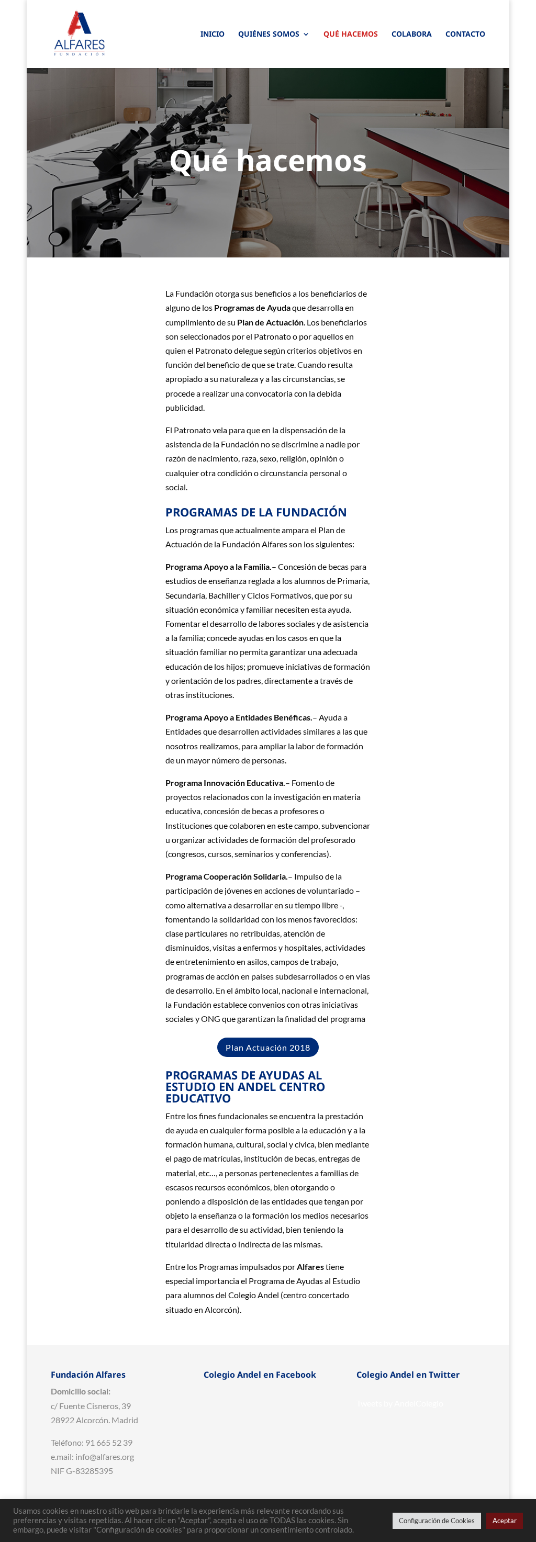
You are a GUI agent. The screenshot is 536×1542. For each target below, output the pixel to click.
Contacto (465, 34)
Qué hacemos (350, 34)
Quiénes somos (268, 34)
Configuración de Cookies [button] (437, 1520)
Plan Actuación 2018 (268, 1047)
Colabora (412, 34)
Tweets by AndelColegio (399, 1403)
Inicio (212, 34)
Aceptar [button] (505, 1520)
